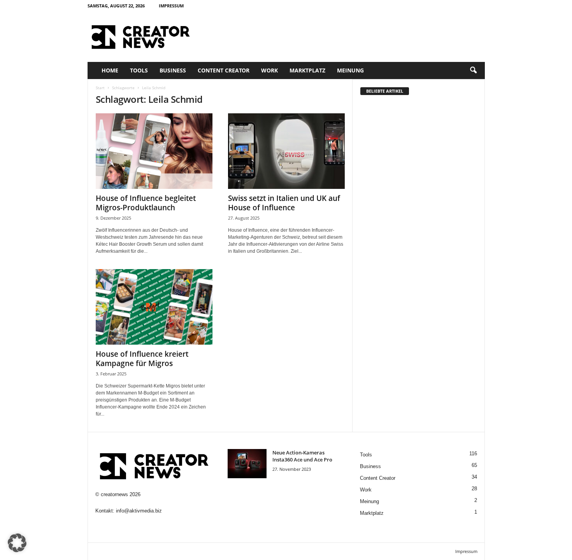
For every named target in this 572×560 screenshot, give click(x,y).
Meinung (350, 70)
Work (269, 70)
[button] (473, 70)
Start (100, 87)
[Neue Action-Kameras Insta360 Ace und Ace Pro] (247, 463)
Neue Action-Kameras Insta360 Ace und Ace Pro (302, 456)
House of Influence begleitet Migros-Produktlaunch (146, 203)
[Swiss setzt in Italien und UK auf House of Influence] (286, 151)
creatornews (114, 494)
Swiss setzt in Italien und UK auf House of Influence (284, 203)
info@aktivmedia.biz (139, 511)
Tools (139, 70)
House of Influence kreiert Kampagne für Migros (142, 358)
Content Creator (223, 70)
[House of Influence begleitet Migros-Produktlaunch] (154, 151)
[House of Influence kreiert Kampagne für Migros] (154, 307)
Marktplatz (307, 70)
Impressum (171, 6)
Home (110, 70)
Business (173, 70)
